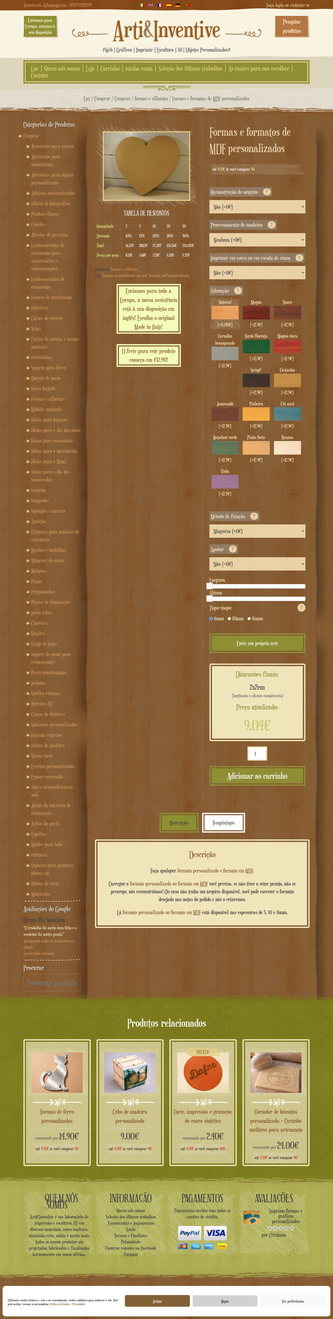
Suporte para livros (49, 367)
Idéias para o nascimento (54, 451)
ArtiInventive (166, 29)
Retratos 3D (41, 704)
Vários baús (42, 756)
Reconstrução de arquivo (239, 192)
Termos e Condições (130, 1235)
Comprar (102, 98)
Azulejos (38, 521)
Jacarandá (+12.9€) (225, 415)
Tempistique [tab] (223, 822)
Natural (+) (225, 313)
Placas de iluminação (50, 602)
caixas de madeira (48, 745)
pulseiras (39, 308)
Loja (90, 68)
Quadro (38, 633)
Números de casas (47, 560)
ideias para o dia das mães (56, 430)
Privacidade (78, 1304)
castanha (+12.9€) (287, 381)
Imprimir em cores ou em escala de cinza (255, 258)
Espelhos (39, 834)
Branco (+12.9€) (287, 449)
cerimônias (41, 357)
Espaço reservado (47, 776)
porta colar (41, 612)
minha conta (139, 68)
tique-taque (256, 607)
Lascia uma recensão (38, 953)
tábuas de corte (45, 883)
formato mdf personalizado (169, 275)
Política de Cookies (60, 1304)
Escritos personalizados (52, 766)
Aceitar (157, 1301)
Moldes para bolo (46, 844)
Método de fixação (233, 516)
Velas (36, 328)
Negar (225, 1301)
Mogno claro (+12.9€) (287, 347)
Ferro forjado (43, 388)
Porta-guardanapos (48, 672)
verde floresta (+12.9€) (256, 347)
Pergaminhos (43, 592)
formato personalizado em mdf (124, 275)
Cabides (38, 224)
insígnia (38, 490)
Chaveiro (39, 623)
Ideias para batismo (49, 420)
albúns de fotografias (50, 203)
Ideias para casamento (52, 440)
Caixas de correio (47, 318)
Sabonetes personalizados (54, 724)
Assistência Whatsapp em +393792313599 (57, 5)
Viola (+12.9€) (225, 482)
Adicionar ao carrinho (257, 776)
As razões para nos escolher (258, 68)
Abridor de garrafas (49, 235)
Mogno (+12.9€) (256, 313)
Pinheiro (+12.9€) (256, 415)
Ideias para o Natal (48, 461)
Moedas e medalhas (48, 550)
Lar (35, 68)
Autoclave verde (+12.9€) (225, 449)
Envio (130, 1229)
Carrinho (110, 68)
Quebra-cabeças (45, 693)
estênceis (39, 855)
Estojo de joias (44, 644)
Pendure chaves (45, 214)
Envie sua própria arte (257, 643)
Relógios (38, 571)
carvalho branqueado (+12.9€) (225, 350)
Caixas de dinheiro (48, 714)
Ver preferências (293, 1301)
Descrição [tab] (179, 822)
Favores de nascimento (51, 297)
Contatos (39, 75)
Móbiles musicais (46, 409)
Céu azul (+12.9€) (287, 415)
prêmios (38, 683)
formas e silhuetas (151, 98)
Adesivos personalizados (53, 193)
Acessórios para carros (52, 146)
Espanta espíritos (46, 735)
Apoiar (222, 549)
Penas (36, 581)
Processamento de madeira (242, 224)
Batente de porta (46, 378)
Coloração (225, 290)
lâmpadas (40, 500)
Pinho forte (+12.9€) (256, 449)
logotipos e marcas (48, 511)
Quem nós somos (62, 68)
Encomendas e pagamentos (131, 1223)
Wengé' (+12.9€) (256, 381)
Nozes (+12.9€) (287, 313)
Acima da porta (45, 823)
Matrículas (40, 894)
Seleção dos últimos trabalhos (190, 68)
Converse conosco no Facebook (130, 1248)
